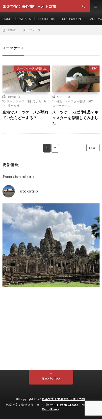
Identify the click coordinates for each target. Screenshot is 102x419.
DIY (94, 68)
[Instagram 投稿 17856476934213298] (51, 252)
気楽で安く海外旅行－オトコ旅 (63, 399)
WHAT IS (25, 19)
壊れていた (34, 101)
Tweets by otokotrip (18, 177)
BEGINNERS (46, 19)
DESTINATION (71, 19)
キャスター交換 (75, 101)
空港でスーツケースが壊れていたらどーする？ (25, 115)
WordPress (50, 409)
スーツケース (16, 101)
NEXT (93, 148)
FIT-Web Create (65, 405)
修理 (59, 101)
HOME (7, 19)
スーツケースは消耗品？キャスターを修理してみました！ (75, 117)
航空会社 (14, 105)
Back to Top (51, 378)
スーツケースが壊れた (32, 68)
